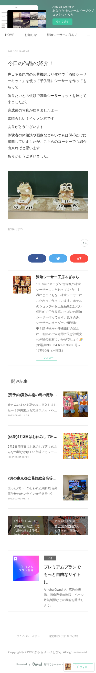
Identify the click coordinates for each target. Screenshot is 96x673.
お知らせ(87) (15, 229)
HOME (9, 34)
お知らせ (31, 34)
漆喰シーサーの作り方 (62, 34)
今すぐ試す (62, 21)
